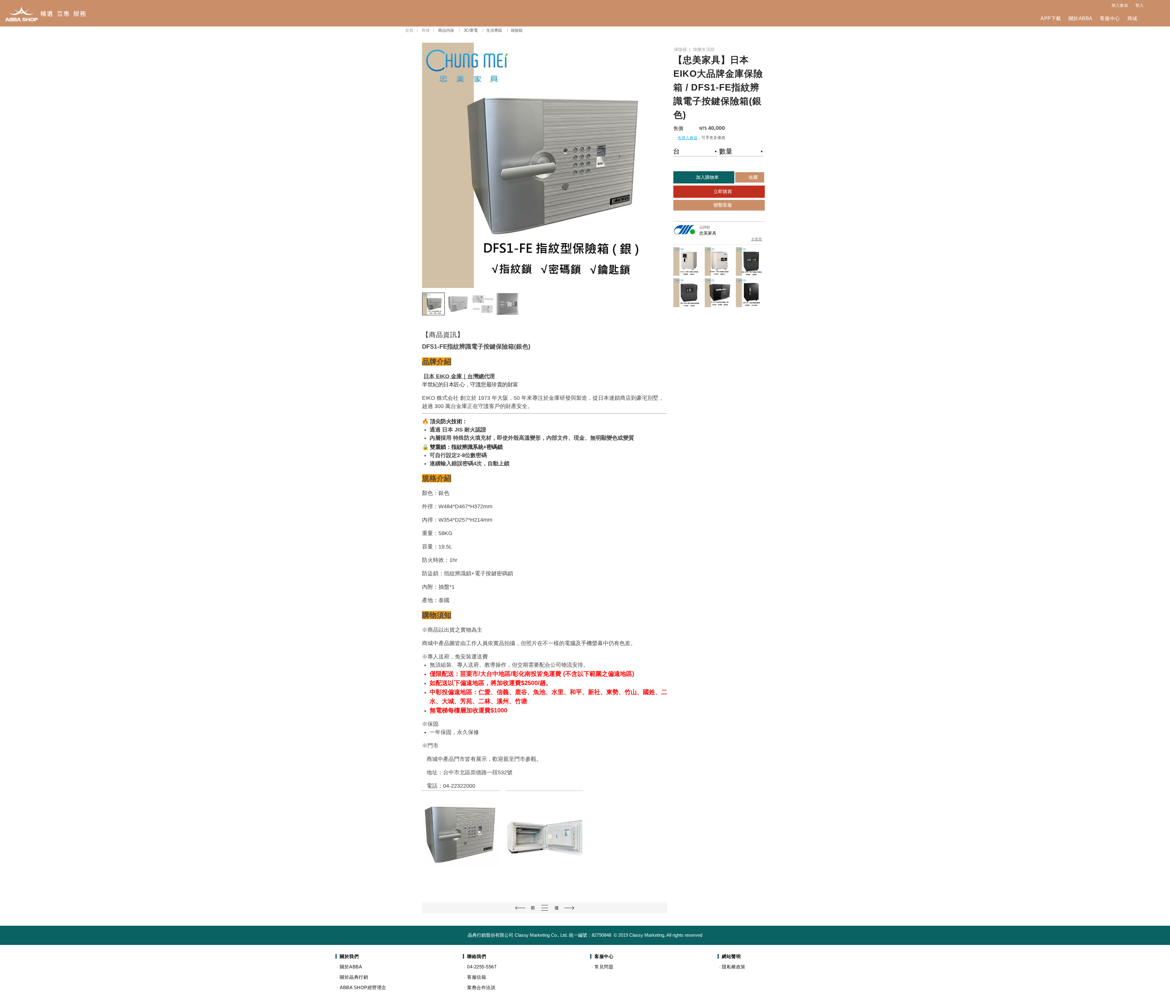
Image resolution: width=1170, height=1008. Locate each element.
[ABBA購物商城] (45, 13)
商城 (1132, 18)
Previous (429, 165)
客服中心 (1110, 18)
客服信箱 (476, 977)
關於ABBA (1081, 18)
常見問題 (603, 966)
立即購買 (722, 191)
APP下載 (1051, 18)
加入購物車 (707, 177)
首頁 (409, 30)
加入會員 (1120, 5)
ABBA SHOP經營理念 (363, 987)
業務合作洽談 (481, 987)
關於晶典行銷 (354, 977)
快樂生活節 (703, 49)
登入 (1139, 5)
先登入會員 (687, 138)
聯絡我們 (476, 956)
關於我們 (349, 956)
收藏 (752, 177)
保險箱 (680, 49)
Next (660, 165)
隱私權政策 (734, 966)
